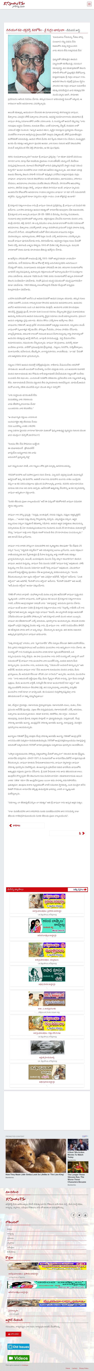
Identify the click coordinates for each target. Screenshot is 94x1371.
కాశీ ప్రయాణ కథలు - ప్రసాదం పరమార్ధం (47, 911)
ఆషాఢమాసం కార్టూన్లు (47, 984)
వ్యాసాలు (10, 1243)
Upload (14, 1334)
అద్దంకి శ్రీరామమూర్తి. (47, 1057)
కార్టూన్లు (10, 1234)
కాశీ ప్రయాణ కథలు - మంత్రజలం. (47, 960)
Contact (74, 1368)
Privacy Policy (83, 1368)
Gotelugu (25, 1365)
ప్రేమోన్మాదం (13, 1310)
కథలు (9, 1229)
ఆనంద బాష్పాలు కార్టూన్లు (47, 935)
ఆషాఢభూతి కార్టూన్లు (47, 1082)
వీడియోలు (11, 1252)
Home (68, 1368)
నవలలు (10, 1238)
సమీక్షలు (10, 1247)
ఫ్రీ (80, 833)
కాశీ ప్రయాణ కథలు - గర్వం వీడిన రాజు (46, 1033)
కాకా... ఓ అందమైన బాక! (47, 1009)
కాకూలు (16, 825)
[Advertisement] (48, 15)
